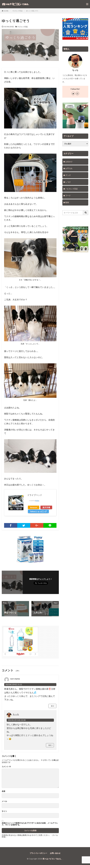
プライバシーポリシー (38, 853)
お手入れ (68, 168)
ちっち (16, 714)
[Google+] (36, 525)
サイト (4, 811)
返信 (52, 706)
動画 (67, 202)
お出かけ (68, 162)
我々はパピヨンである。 (53, 859)
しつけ (68, 182)
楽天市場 (46, 507)
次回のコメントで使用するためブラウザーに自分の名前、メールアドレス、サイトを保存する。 (30, 824)
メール (4, 801)
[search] (85, 212)
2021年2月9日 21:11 (13, 684)
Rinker (37, 500)
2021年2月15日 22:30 (17, 720)
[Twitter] (23, 525)
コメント (6, 766)
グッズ (68, 175)
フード (68, 195)
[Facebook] (10, 525)
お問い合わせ (55, 853)
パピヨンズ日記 (17, 11)
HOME (6, 11)
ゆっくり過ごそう (32, 11)
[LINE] (49, 525)
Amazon (33, 507)
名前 (3, 791)
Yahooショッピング (38, 511)
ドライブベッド (34, 495)
